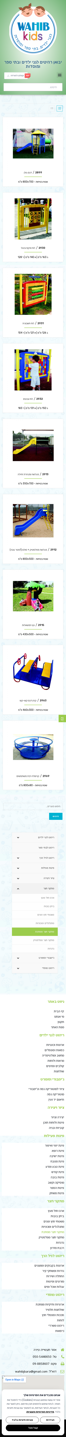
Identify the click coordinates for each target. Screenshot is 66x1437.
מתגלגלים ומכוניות (53, 1227)
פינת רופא (58, 1151)
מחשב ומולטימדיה (53, 1055)
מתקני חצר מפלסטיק (51, 1237)
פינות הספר (57, 1188)
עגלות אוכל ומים (54, 1287)
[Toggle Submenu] (18, 837)
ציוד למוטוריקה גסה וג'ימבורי (46, 1089)
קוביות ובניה (56, 1128)
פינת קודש (57, 1172)
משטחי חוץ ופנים (53, 1221)
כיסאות (59, 1331)
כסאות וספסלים (54, 1050)
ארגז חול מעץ (56, 1211)
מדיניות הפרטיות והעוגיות (40, 1411)
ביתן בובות (57, 1216)
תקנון (61, 1022)
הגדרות (50, 1419)
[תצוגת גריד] (60, 108)
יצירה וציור (57, 1117)
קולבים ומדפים (55, 1066)
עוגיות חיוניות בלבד (22, 1419)
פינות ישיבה (57, 1156)
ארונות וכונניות (55, 1045)
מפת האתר (57, 1027)
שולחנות (59, 1071)
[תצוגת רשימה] (52, 108)
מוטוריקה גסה (55, 1094)
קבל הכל (33, 1427)
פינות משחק (56, 1193)
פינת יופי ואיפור (54, 1145)
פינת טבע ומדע (55, 1167)
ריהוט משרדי (56, 1326)
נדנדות (60, 1243)
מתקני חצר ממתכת (53, 1232)
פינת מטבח (57, 1161)
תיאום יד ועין (56, 1099)
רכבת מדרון (57, 1248)
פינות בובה (57, 1177)
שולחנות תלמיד (54, 1310)
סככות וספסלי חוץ (53, 1315)
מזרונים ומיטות (55, 1281)
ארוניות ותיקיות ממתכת (50, 1304)
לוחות (60, 1320)
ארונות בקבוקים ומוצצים (49, 1265)
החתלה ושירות (55, 1276)
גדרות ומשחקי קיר (53, 1271)
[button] (59, 75)
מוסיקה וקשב (56, 1182)
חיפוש (56, 816)
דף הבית (59, 1011)
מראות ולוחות (56, 1061)
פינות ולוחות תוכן (53, 1122)
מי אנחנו (59, 1017)
